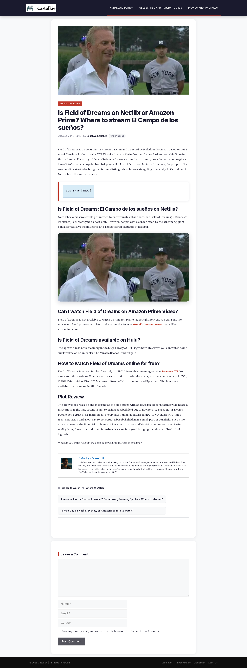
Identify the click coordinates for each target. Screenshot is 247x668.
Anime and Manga (121, 7)
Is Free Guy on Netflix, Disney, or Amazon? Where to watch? (97, 510)
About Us (213, 662)
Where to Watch (71, 488)
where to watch (95, 488)
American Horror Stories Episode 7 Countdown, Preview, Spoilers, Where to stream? (112, 499)
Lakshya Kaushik (91, 458)
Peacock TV (170, 371)
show (86, 190)
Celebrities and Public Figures (160, 7)
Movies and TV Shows (203, 7)
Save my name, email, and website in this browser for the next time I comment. (112, 631)
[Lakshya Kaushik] (66, 469)
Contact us (167, 662)
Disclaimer (199, 662)
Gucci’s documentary (147, 324)
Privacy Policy (183, 662)
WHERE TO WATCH (70, 103)
